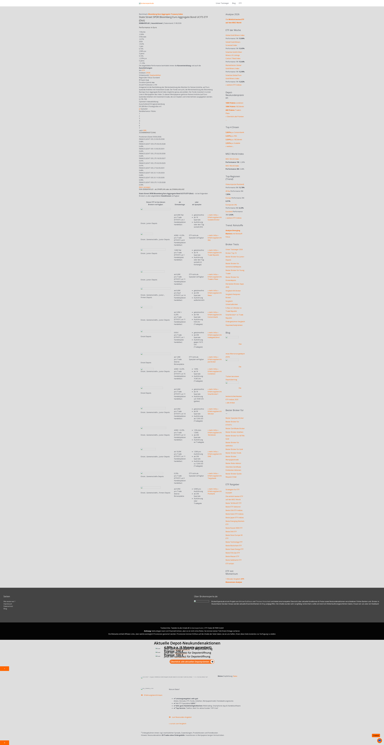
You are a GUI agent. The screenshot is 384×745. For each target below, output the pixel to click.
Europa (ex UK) (231, 205)
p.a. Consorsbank (235, 132)
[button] (192, 662)
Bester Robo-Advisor (233, 463)
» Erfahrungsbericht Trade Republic (215, 252)
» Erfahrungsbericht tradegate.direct (215, 334)
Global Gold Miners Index (235, 35)
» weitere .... (230, 146)
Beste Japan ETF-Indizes (235, 517)
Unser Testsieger (222, 3)
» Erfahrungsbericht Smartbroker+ (215, 391)
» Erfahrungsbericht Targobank (215, 475)
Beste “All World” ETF (233, 503)
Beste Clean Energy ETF (234, 549)
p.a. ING (231, 136)
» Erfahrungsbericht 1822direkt (215, 432)
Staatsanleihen (155, 75)
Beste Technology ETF (234, 542)
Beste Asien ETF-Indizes (235, 514)
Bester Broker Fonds (233, 453)
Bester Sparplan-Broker (235, 418)
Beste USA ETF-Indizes (234, 510)
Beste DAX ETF (231, 531)
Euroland (229, 211)
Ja (139, 109)
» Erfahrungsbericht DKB (215, 453)
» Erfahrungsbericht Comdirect (215, 371)
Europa (228, 198)
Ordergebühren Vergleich (235, 321)
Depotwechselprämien (234, 325)
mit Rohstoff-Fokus (234, 233)
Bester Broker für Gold (234, 449)
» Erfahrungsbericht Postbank (215, 491)
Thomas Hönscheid (263, 601)
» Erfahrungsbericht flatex (215, 292)
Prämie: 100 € (173, 651)
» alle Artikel (230, 403)
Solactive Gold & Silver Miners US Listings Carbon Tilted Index (234, 55)
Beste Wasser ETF (232, 556)
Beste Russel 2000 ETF (234, 528)
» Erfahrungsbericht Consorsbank (215, 314)
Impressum (8, 604)
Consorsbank (182, 648)
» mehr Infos (212, 215)
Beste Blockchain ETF (234, 545)
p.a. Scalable (233, 143)
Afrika (228, 191)
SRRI (144, 130)
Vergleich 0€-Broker (233, 291)
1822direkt (235, 106)
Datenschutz (8, 606)
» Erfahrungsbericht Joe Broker (215, 359)
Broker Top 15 (231, 253)
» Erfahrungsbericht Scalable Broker (215, 217)
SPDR (148, 73)
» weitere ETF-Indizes (234, 85)
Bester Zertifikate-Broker (235, 428)
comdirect (234, 103)
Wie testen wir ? (9, 601)
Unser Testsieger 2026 (234, 249)
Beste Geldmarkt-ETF (234, 560)
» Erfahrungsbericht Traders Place (215, 276)
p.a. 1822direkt (234, 139)
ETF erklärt (230, 564)
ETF (143, 70)
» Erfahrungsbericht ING (215, 237)
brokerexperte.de (196, 628)
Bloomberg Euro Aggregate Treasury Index (165, 14)
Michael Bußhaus (245, 601)
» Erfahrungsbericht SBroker (215, 411)
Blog (234, 3)
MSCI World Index (232, 159)
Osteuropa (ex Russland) (235, 184)
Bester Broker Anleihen (234, 432)
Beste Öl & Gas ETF (233, 553)
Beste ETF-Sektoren (233, 507)
